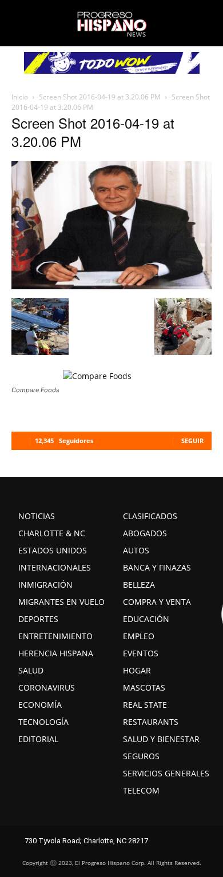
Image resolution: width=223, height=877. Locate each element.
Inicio (19, 97)
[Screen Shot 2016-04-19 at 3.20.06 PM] (111, 286)
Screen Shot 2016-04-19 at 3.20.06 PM (100, 97)
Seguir (192, 440)
